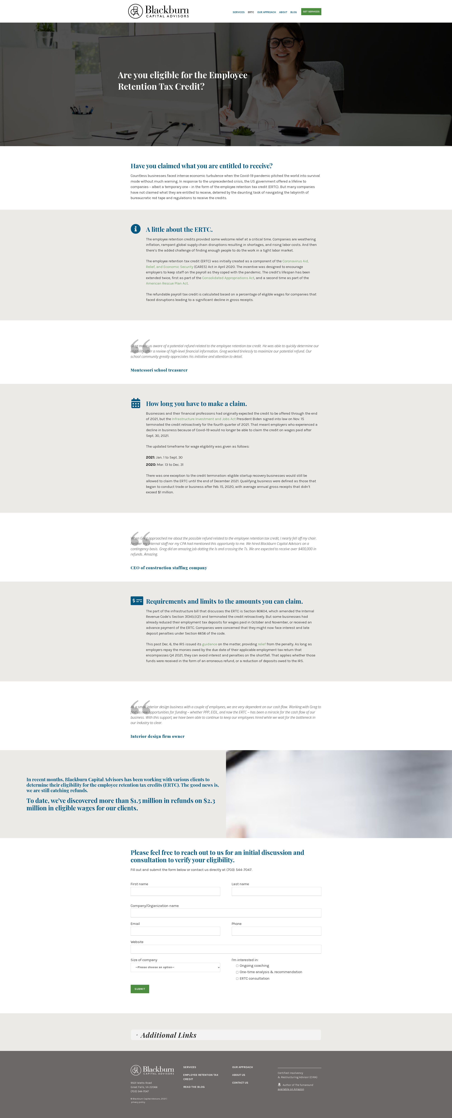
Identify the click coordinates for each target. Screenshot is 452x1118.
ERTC (251, 12)
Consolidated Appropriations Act (228, 278)
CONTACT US (240, 1082)
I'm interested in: (267, 969)
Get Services (311, 11)
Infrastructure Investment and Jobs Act (204, 419)
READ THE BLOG (194, 1087)
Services (239, 12)
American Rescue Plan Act (167, 283)
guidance (209, 644)
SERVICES (189, 1067)
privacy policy (138, 1102)
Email (135, 924)
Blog (293, 12)
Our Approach (266, 12)
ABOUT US (238, 1075)
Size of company (144, 960)
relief (262, 644)
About (283, 12)
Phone (237, 924)
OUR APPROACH (242, 1067)
